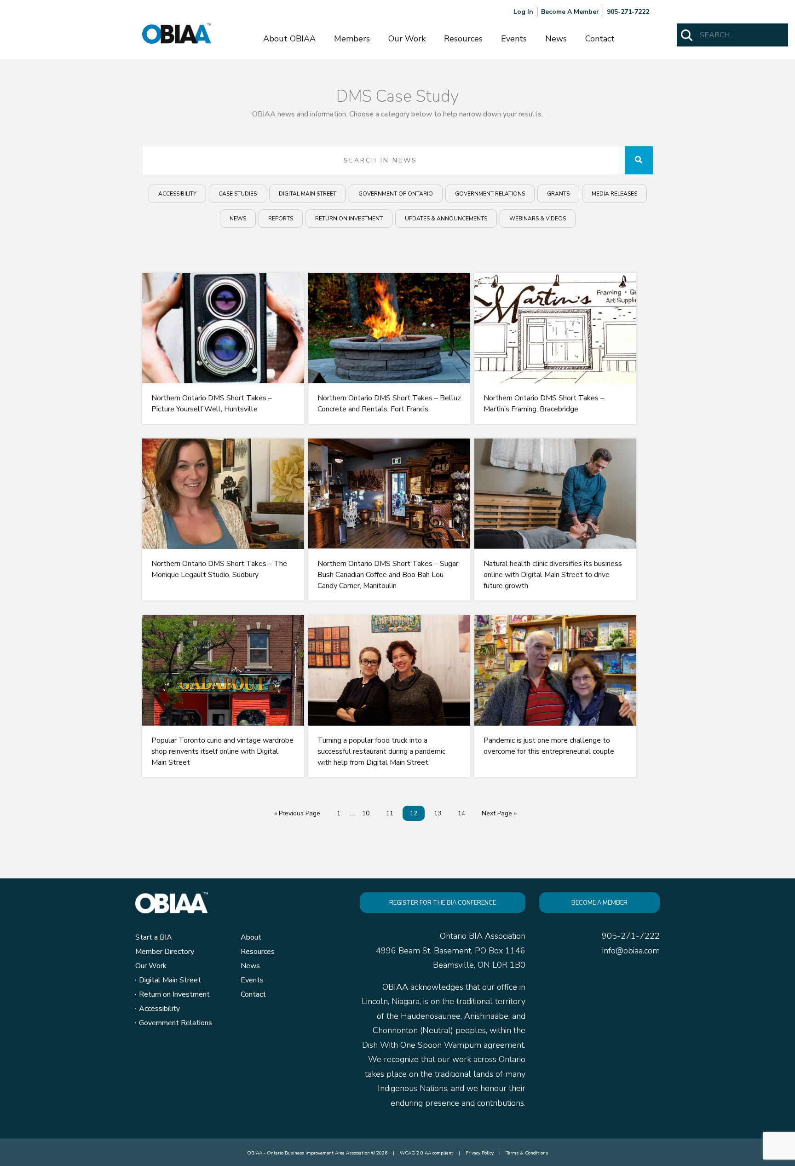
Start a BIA (153, 937)
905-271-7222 (628, 11)
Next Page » (499, 813)
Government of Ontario (395, 193)
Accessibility (177, 193)
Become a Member (599, 903)
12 (413, 813)
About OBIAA (289, 38)
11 (389, 813)
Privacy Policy (480, 1153)
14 (461, 813)
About (251, 937)
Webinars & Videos (537, 218)
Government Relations (490, 193)
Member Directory (164, 952)
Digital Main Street (307, 193)
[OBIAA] (176, 33)
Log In (523, 11)
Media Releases (614, 193)
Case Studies (238, 193)
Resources (463, 38)
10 (365, 813)
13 (437, 813)
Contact (600, 38)
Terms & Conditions (527, 1153)
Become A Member (570, 11)
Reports (280, 218)
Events (514, 38)
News (556, 38)
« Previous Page (297, 813)
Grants (558, 193)
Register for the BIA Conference (442, 903)
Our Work (407, 38)
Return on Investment (349, 218)
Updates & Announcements (446, 218)
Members (352, 38)
